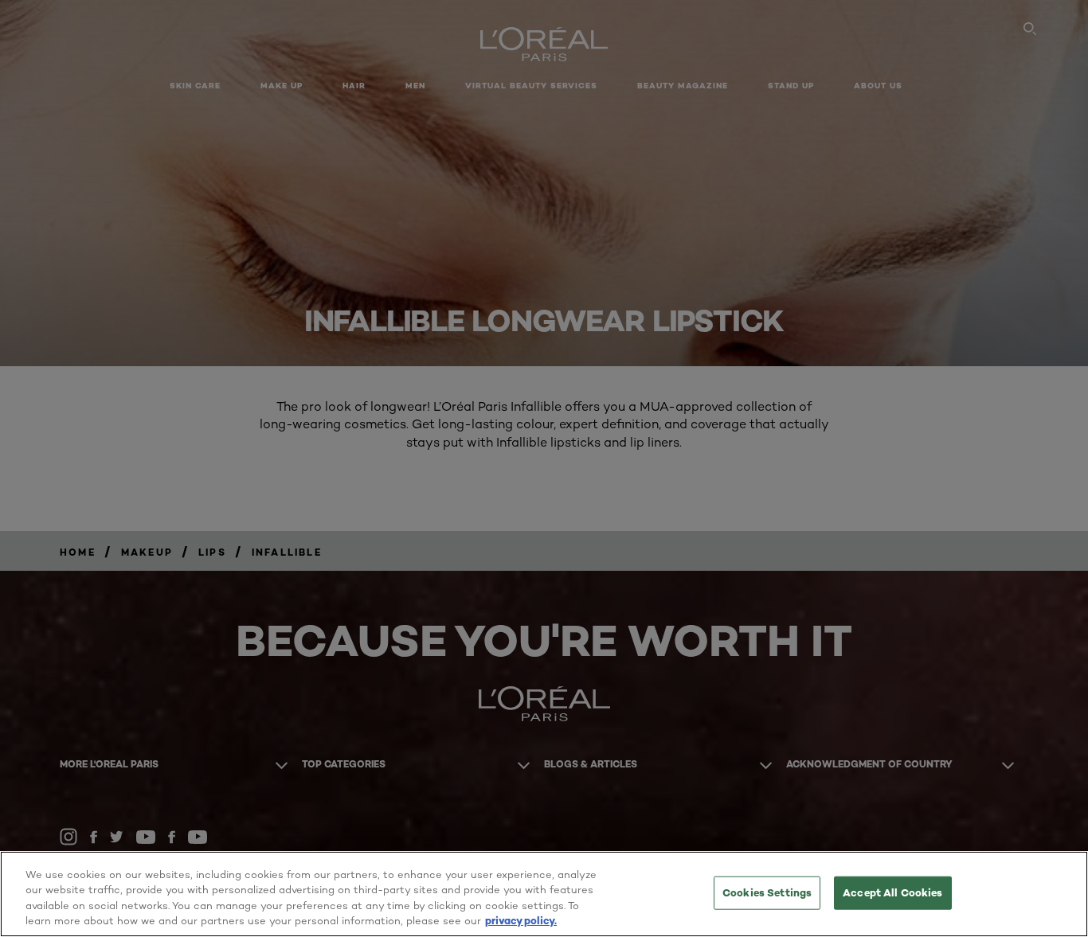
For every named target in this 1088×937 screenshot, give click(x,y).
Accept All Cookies (892, 892)
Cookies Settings (767, 892)
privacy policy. (521, 920)
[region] (544, 894)
